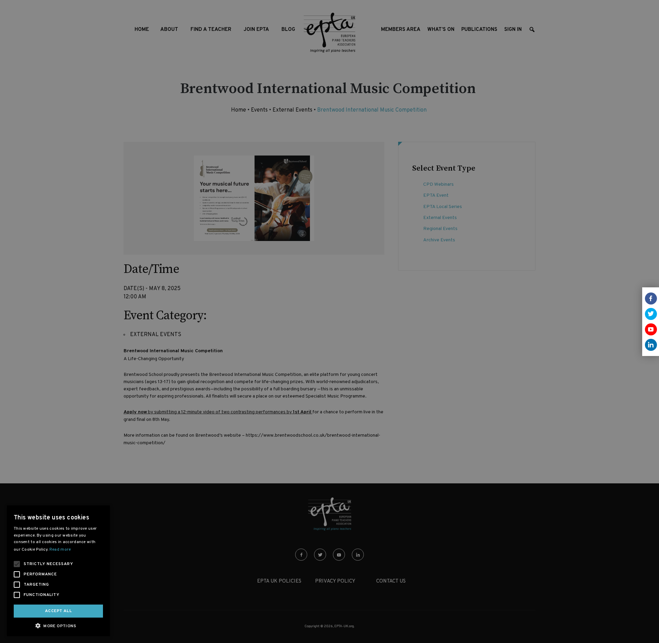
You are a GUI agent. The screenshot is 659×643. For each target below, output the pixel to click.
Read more (60, 549)
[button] (58, 625)
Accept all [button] (58, 611)
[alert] (329, 321)
